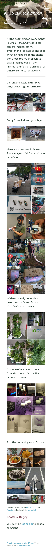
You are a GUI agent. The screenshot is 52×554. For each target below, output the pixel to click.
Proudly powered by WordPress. (20, 543)
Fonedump (11, 510)
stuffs (28, 507)
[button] (20, 102)
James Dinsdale (23, 546)
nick (6, 18)
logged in (27, 523)
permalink (32, 510)
